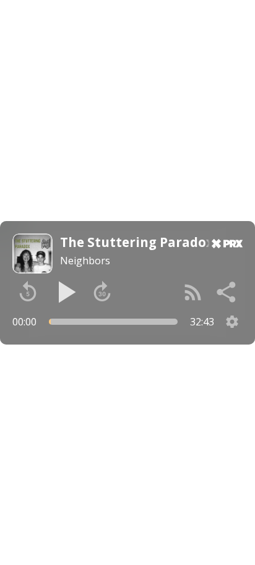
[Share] (227, 292)
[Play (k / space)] (65, 292)
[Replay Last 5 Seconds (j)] (27, 292)
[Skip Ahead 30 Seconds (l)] (102, 292)
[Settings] (232, 321)
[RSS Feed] (193, 292)
